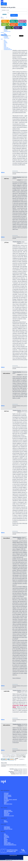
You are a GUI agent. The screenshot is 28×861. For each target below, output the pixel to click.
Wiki (4, 39)
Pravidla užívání (7, 795)
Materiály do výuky (8, 811)
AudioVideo (5, 42)
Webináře (6, 812)
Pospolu (5, 46)
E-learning (5, 41)
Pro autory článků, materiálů (10, 799)
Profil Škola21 (7, 826)
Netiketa (6, 797)
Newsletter (6, 800)
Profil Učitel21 (6, 37)
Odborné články (7, 810)
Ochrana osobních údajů (13, 855)
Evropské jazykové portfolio (8, 49)
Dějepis (4, 35)
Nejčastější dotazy (8, 804)
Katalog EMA (7, 813)
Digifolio (6, 821)
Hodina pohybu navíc (7, 48)
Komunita (2, 32)
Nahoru (3, 172)
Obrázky (5, 44)
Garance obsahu (7, 796)
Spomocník (5, 30)
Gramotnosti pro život (7, 31)
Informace (6, 793)
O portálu (6, 794)
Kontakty (6, 798)
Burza (5, 43)
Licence (5, 801)
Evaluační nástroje (8, 829)
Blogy (5, 33)
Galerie (5, 45)
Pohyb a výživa (6, 47)
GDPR (5, 802)
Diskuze (5, 40)
